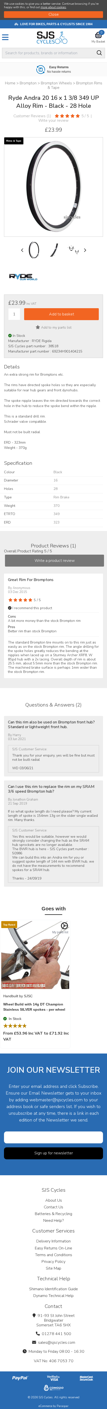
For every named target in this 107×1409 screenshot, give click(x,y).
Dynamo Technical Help (53, 1295)
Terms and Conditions (53, 1255)
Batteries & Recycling (53, 1214)
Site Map (53, 1268)
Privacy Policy (53, 1261)
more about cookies (53, 7)
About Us (53, 1200)
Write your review (53, 120)
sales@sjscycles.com (56, 1342)
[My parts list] (64, 926)
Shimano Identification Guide (53, 1289)
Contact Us (53, 1207)
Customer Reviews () (32, 116)
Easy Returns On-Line (53, 1248)
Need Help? (53, 1220)
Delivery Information (53, 1241)
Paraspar (62, 1406)
